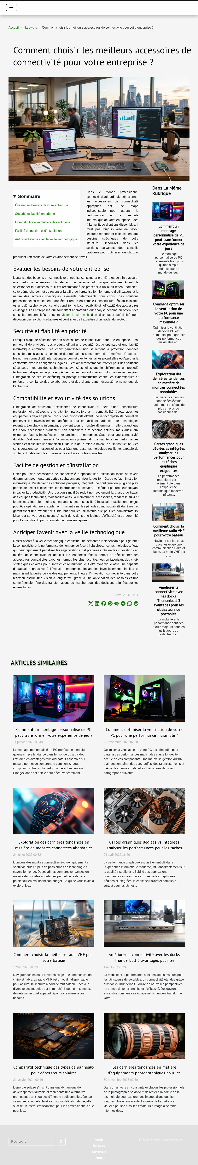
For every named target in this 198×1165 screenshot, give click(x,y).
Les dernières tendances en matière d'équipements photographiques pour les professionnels (144, 1073)
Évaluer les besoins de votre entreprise (41, 205)
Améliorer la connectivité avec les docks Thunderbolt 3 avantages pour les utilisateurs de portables (169, 600)
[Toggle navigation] (11, 7)
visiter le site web (75, 314)
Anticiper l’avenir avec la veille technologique (46, 239)
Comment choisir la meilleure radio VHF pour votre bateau (168, 530)
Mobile (99, 1139)
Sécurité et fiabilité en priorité (35, 213)
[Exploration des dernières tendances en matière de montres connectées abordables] (168, 359)
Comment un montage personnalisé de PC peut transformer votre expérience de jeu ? (168, 237)
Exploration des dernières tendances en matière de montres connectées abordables (168, 382)
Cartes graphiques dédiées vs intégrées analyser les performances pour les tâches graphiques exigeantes (169, 457)
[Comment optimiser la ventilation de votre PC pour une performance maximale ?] (168, 289)
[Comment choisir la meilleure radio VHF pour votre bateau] (168, 512)
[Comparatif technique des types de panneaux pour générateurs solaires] (53, 1036)
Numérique (99, 1152)
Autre (99, 1158)
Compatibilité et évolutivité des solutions (42, 222)
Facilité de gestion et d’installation (38, 230)
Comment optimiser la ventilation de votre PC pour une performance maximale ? (168, 313)
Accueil (14, 27)
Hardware (30, 27)
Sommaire (29, 196)
